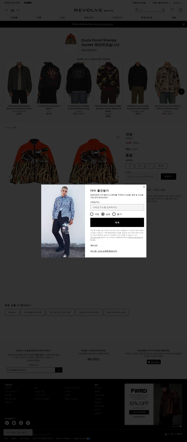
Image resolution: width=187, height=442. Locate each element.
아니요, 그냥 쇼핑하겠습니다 (103, 251)
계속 (117, 222)
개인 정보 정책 (95, 237)
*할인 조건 (94, 245)
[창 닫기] (144, 187)
